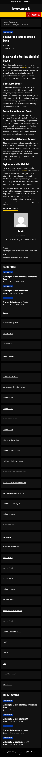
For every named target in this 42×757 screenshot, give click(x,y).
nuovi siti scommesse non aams (14, 472)
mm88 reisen (8, 333)
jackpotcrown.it (21, 8)
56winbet (24, 171)
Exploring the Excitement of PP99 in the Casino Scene (20, 277)
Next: (15, 255)
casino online (8, 397)
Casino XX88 (7, 344)
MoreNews (31, 752)
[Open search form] (23, 15)
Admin (7, 45)
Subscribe (36, 15)
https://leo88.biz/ (9, 674)
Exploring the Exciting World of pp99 (16, 741)
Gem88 (5, 653)
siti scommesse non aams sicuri (14, 482)
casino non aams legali (11, 503)
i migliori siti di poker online (13, 461)
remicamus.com (9, 366)
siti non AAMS (8, 568)
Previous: (20, 249)
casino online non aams (11, 450)
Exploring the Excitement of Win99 (15, 290)
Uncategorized (8, 32)
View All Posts (29, 239)
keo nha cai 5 (8, 557)
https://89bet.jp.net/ (10, 323)
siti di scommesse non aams (13, 493)
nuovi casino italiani (10, 419)
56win (24, 68)
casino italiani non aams (12, 631)
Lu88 (4, 663)
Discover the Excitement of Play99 (15, 302)
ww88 (5, 642)
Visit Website (13, 239)
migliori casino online (11, 440)
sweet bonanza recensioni (12, 610)
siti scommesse (8, 600)
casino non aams (9, 514)
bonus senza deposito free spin (14, 387)
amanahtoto (7, 684)
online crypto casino (10, 376)
